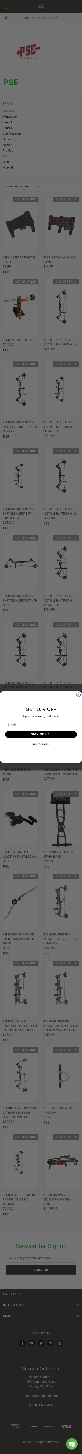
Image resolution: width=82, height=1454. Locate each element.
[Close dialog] (78, 695)
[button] (72, 1444)
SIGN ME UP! (41, 734)
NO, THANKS (41, 744)
